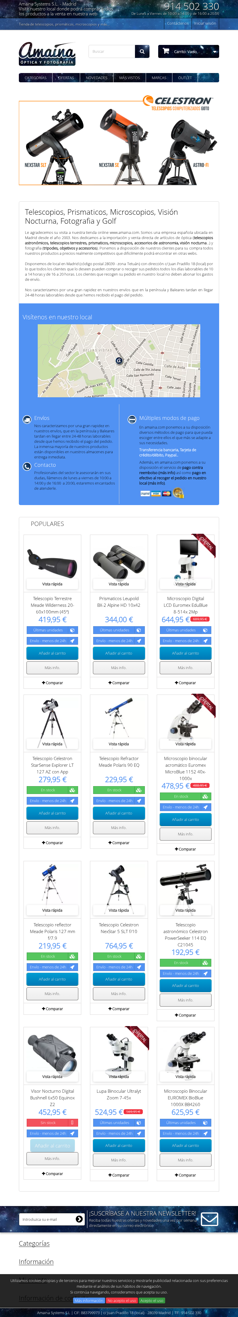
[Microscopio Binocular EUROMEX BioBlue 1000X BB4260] (186, 1056)
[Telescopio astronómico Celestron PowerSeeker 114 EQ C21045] (186, 890)
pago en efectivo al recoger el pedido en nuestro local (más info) (172, 478)
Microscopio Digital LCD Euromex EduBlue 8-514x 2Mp (186, 605)
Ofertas (66, 77)
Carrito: (185, 51)
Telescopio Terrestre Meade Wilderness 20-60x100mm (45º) (52, 605)
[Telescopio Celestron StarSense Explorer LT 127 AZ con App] (52, 723)
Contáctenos (178, 23)
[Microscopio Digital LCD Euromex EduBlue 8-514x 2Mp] (186, 563)
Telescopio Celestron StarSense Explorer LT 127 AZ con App (52, 765)
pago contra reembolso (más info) (171, 470)
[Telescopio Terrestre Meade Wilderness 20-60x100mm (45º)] (52, 563)
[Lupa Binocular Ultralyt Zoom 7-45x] (119, 1056)
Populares (47, 524)
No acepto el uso (122, 1300)
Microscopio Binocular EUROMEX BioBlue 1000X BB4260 (185, 1097)
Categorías (35, 77)
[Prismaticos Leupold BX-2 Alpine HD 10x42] (119, 563)
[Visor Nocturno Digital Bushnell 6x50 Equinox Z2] (52, 1056)
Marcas (159, 77)
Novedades (96, 77)
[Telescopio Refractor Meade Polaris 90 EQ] (119, 723)
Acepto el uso (151, 1300)
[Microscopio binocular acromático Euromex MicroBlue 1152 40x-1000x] (186, 723)
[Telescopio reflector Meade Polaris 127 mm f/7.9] (52, 890)
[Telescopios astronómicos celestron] (119, 138)
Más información (89, 1300)
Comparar (54, 682)
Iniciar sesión (205, 23)
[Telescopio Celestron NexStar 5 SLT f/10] (119, 890)
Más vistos (129, 77)
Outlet (185, 77)
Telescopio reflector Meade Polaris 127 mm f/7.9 (52, 931)
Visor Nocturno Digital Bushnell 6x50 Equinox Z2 (52, 1097)
